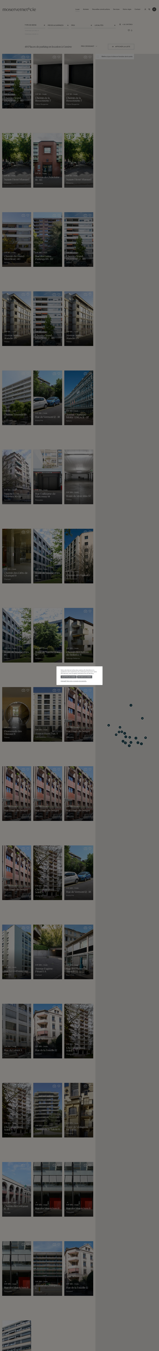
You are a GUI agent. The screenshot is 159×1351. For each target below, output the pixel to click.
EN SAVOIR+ (83, 681)
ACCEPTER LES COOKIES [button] (69, 677)
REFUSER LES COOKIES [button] (84, 677)
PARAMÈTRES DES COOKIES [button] (70, 681)
